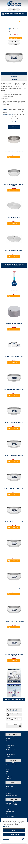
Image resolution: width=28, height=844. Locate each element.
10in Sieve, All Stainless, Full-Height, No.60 (14, 588)
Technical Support (10, 816)
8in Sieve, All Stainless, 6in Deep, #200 (14, 356)
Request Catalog (9, 786)
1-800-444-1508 (9, 807)
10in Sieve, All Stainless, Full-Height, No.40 (14, 621)
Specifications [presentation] (14, 76)
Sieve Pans (5, 109)
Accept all (14, 830)
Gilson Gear (8, 793)
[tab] (14, 73)
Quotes (7, 813)
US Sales (8, 809)
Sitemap (8, 756)
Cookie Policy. (6, 826)
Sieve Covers (6, 111)
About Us (8, 738)
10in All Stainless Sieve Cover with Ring (14, 250)
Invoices (8, 771)
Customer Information (11, 764)
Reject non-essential (14, 834)
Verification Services (8, 114)
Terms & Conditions (10, 754)
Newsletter (8, 747)
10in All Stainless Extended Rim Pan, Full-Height (14, 185)
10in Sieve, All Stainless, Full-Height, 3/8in (14, 389)
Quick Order (9, 778)
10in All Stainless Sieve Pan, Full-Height (14, 151)
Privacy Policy (9, 752)
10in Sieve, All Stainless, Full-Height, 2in (13, 455)
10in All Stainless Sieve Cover (14, 217)
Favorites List (9, 773)
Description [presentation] (14, 73)
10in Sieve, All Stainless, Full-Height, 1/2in (14, 488)
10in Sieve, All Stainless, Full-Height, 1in (13, 555)
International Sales (10, 811)
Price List (8, 788)
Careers (8, 740)
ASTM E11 (14, 121)
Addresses (8, 767)
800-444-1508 (13, 710)
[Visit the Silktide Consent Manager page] (23, 839)
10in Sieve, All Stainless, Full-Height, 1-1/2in (14, 522)
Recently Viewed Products (12, 795)
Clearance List (9, 791)
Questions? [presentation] (14, 79)
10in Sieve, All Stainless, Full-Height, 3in (13, 422)
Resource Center (10, 745)
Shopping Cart (9, 776)
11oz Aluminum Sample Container (14, 323)
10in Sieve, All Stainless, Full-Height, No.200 (14, 655)
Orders (7, 769)
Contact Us (8, 743)
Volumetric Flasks (14, 290)
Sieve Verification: (15, 28)
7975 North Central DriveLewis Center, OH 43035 (11, 804)
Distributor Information (11, 749)
